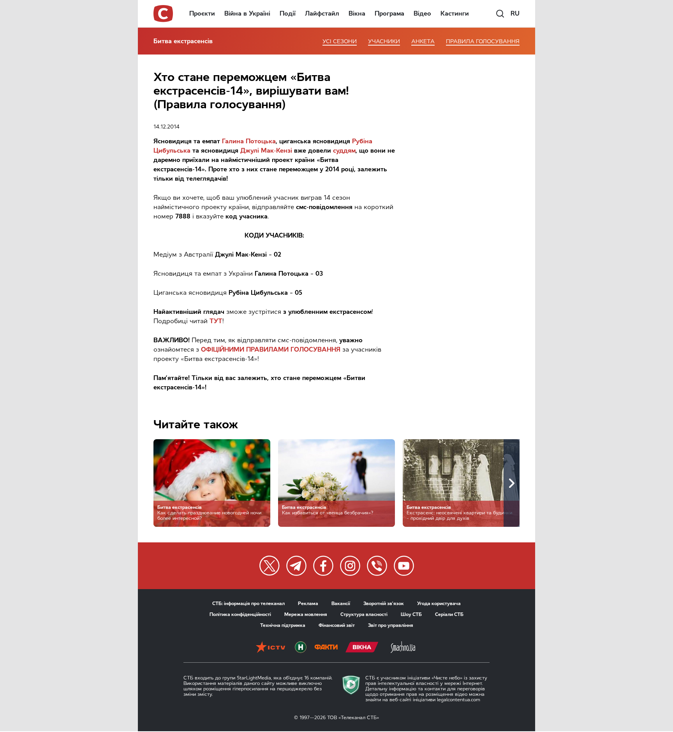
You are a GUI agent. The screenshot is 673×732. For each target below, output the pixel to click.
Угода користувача (439, 603)
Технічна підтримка (282, 625)
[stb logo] (163, 13)
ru (515, 13)
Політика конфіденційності (240, 614)
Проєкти (202, 13)
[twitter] (269, 566)
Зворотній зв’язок (383, 603)
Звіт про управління (390, 625)
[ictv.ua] (270, 648)
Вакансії (340, 603)
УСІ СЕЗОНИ (339, 41)
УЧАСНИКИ (384, 41)
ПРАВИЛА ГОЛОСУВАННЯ (483, 41)
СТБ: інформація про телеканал (248, 603)
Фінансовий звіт (337, 625)
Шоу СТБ (411, 614)
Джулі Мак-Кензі (266, 150)
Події (288, 13)
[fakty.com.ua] (326, 648)
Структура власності (364, 614)
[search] (500, 14)
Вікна (357, 13)
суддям (344, 150)
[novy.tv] (301, 648)
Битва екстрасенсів (183, 41)
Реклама (308, 603)
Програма (389, 13)
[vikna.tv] (362, 648)
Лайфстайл (322, 13)
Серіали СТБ (449, 614)
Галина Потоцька (249, 141)
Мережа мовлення (305, 614)
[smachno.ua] (402, 648)
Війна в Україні (247, 13)
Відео (422, 13)
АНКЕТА (423, 41)
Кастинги (454, 13)
